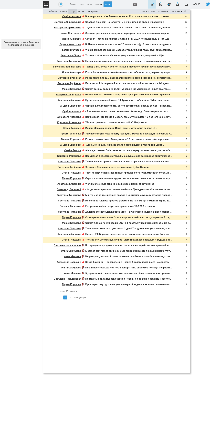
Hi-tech (63, 11)
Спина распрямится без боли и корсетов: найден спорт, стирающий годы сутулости (134, 217)
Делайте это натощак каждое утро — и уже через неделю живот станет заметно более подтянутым (143, 211)
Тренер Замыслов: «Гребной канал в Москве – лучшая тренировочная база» (130, 66)
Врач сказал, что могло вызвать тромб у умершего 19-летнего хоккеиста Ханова (132, 116)
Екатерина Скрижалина (67, 22)
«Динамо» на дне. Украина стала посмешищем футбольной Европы (125, 144)
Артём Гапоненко (71, 133)
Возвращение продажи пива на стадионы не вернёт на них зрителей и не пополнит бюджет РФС (142, 245)
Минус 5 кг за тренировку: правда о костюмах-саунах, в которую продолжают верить (135, 195)
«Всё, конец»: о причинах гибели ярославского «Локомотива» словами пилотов (132, 172)
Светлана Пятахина (69, 161)
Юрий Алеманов (71, 16)
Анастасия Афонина (69, 100)
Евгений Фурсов (71, 49)
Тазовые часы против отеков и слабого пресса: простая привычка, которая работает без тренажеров (145, 161)
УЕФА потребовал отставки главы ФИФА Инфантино (116, 122)
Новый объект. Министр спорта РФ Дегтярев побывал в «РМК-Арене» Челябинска (133, 94)
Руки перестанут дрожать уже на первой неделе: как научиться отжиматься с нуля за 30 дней (140, 284)
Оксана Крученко (71, 139)
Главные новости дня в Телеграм (21, 43)
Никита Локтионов (70, 33)
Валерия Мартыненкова (67, 66)
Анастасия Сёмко (71, 55)
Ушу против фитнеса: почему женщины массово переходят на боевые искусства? (133, 133)
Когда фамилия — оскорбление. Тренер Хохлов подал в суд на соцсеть (127, 262)
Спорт (72, 11)
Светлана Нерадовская (67, 245)
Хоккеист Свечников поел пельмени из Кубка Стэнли (117, 167)
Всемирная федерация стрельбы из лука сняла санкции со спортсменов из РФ (131, 155)
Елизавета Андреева (69, 116)
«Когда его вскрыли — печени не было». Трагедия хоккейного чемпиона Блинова (133, 189)
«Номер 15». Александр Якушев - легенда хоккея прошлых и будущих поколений (132, 239)
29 (186, 22)
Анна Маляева (72, 256)
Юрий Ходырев (72, 128)
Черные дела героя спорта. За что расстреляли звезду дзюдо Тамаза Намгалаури (133, 105)
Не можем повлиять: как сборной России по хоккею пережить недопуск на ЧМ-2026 (135, 278)
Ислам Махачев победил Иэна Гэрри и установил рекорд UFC (121, 128)
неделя (98, 4)
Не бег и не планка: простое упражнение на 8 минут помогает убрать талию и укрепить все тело (141, 200)
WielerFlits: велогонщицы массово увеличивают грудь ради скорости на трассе (131, 49)
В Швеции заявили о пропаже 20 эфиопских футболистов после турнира (128, 44)
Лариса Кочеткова (70, 44)
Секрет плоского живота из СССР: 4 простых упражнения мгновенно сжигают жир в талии (139, 222)
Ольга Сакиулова (71, 250)
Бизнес (81, 11)
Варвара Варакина (70, 206)
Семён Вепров (72, 150)
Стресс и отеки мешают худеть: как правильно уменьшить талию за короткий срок (134, 178)
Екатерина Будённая (69, 77)
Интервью (93, 11)
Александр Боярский (69, 189)
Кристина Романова (69, 122)
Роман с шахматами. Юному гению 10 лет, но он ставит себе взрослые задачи (131, 139)
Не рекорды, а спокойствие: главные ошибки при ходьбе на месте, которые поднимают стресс (141, 256)
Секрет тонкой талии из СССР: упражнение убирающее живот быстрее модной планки (136, 89)
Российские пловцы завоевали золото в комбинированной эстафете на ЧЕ (130, 77)
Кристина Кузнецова (69, 61)
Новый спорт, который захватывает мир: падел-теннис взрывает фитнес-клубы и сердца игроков (143, 61)
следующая (80, 297)
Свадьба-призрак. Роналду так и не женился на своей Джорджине (124, 22)
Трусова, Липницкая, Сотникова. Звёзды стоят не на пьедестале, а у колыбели (131, 27)
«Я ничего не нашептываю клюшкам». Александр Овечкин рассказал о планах (131, 111)
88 (186, 16)
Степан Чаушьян (71, 172)
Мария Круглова (71, 89)
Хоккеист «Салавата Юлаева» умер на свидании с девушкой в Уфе (124, 55)
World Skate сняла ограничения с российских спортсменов (119, 183)
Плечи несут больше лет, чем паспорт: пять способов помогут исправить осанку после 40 (138, 267)
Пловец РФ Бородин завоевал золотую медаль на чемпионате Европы (127, 234)
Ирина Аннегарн (71, 38)
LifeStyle (53, 11)
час (82, 4)
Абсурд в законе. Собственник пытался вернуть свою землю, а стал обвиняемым (133, 150)
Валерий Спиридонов (68, 94)
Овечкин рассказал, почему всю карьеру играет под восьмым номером (127, 33)
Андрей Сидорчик (70, 105)
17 (186, 27)
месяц (108, 4)
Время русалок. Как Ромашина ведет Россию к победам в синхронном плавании (133, 16)
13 (186, 33)
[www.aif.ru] (83, 17)
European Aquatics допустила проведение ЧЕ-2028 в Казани (120, 206)
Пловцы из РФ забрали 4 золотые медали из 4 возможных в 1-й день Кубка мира (134, 83)
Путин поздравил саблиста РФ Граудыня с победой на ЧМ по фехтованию (129, 100)
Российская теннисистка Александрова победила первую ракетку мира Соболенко (134, 72)
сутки (89, 4)
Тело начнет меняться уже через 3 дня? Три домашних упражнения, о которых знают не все (139, 228)
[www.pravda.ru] (83, 61)
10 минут (73, 4)
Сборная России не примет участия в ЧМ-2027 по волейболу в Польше (127, 38)
